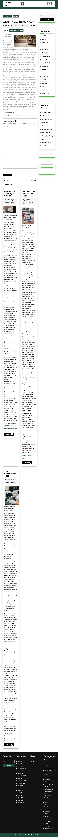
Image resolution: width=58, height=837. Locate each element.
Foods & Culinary (49, 784)
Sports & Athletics (49, 818)
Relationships (48, 813)
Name (4, 149)
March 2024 (45, 42)
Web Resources (49, 828)
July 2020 (44, 79)
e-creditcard (18, 25)
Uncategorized (48, 826)
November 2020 (46, 66)
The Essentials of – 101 (10, 473)
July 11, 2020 (8, 25)
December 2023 (46, 46)
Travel (46, 823)
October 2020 (45, 69)
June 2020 (44, 83)
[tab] (22, 3)
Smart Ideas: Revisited (8, 112)
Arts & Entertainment (50, 768)
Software (47, 816)
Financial (47, 782)
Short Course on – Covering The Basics (12, 115)
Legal (46, 802)
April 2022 (44, 59)
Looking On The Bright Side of (9, 193)
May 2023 (44, 52)
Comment (5, 126)
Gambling (47, 786)
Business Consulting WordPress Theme (25, 834)
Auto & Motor (48, 770)
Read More (9, 434)
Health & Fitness (49, 789)
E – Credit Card (7, 16)
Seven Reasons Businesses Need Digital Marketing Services (46, 129)
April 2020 (44, 90)
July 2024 (44, 36)
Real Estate (48, 811)
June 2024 (44, 39)
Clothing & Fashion (49, 777)
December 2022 (46, 56)
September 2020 (46, 73)
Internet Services (49, 800)
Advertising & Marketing (16, 30)
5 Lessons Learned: (27, 458)
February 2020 (45, 93)
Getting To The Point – (27, 455)
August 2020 (45, 76)
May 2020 (44, 86)
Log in (32, 761)
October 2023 (45, 49)
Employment (48, 779)
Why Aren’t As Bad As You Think (28, 193)
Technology (47, 821)
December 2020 (46, 63)
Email (4, 157)
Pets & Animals (48, 809)
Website (5, 166)
